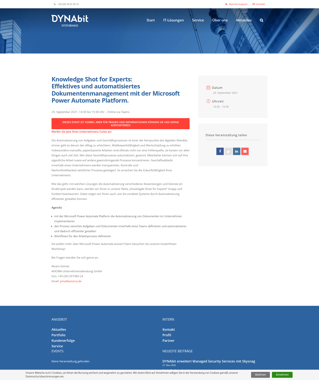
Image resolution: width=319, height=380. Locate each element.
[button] (261, 14)
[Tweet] (228, 151)
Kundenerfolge (63, 340)
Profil (166, 335)
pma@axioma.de (70, 281)
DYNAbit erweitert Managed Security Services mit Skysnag (208, 361)
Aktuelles (59, 329)
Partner (168, 340)
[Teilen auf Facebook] (220, 151)
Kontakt (168, 329)
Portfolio (59, 335)
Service (57, 346)
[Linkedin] (236, 151)
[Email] (245, 151)
